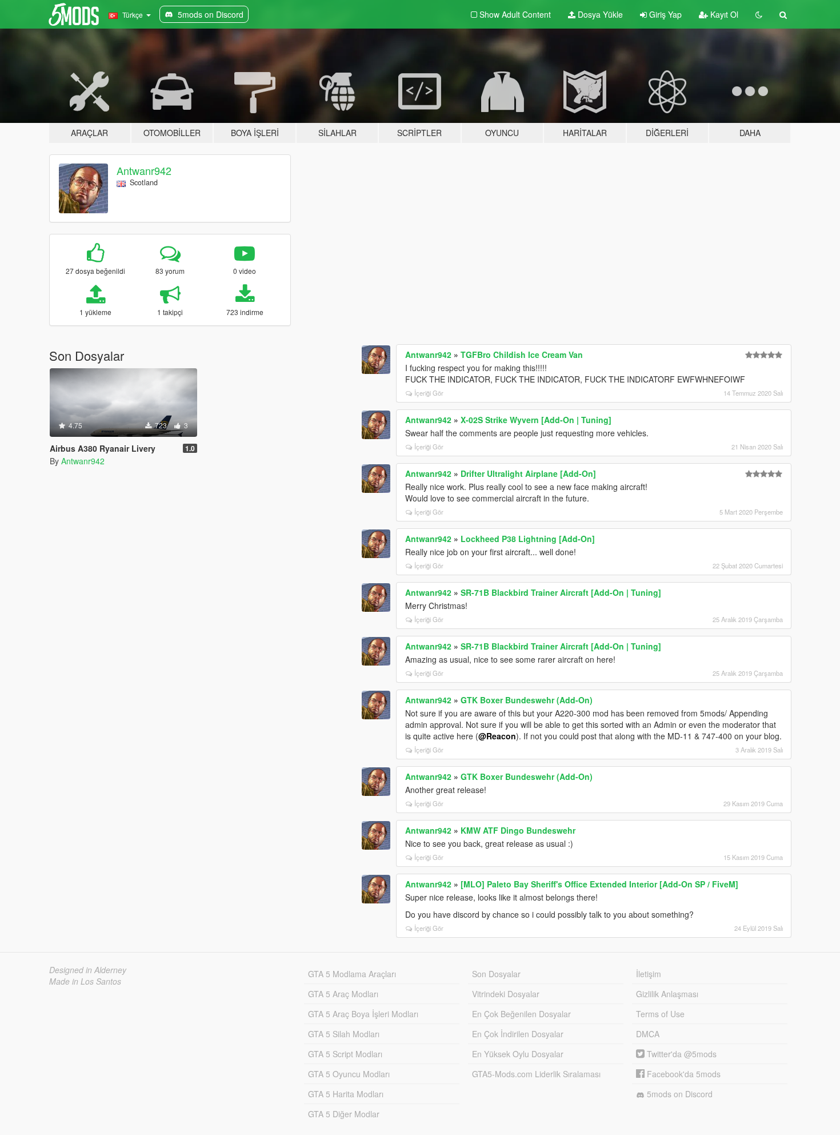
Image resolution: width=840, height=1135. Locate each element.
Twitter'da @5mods (681, 1054)
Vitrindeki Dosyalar (505, 993)
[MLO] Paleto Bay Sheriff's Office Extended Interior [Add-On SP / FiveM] (599, 884)
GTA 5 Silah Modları (343, 1034)
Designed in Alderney (87, 969)
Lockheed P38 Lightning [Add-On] (528, 538)
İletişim (648, 973)
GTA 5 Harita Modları (345, 1094)
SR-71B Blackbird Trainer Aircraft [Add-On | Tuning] (561, 592)
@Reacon (497, 736)
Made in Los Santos (85, 981)
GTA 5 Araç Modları (343, 993)
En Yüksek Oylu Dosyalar (517, 1054)
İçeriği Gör (428, 392)
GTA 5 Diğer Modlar (343, 1114)
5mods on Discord (679, 1094)
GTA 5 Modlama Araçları (352, 973)
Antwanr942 (144, 170)
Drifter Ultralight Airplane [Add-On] (528, 473)
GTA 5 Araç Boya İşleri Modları (363, 1013)
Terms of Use (660, 1013)
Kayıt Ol (723, 14)
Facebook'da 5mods (683, 1074)
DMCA (647, 1034)
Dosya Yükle (599, 14)
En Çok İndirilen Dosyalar (517, 1034)
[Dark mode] (759, 14)
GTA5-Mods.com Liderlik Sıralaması (536, 1074)
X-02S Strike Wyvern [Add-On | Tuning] (536, 419)
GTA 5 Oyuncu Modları (349, 1074)
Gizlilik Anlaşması (667, 993)
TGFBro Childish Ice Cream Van (522, 354)
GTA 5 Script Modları (345, 1054)
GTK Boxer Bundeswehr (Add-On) (527, 700)
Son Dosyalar (496, 973)
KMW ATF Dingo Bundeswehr (518, 830)
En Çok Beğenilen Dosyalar (521, 1013)
